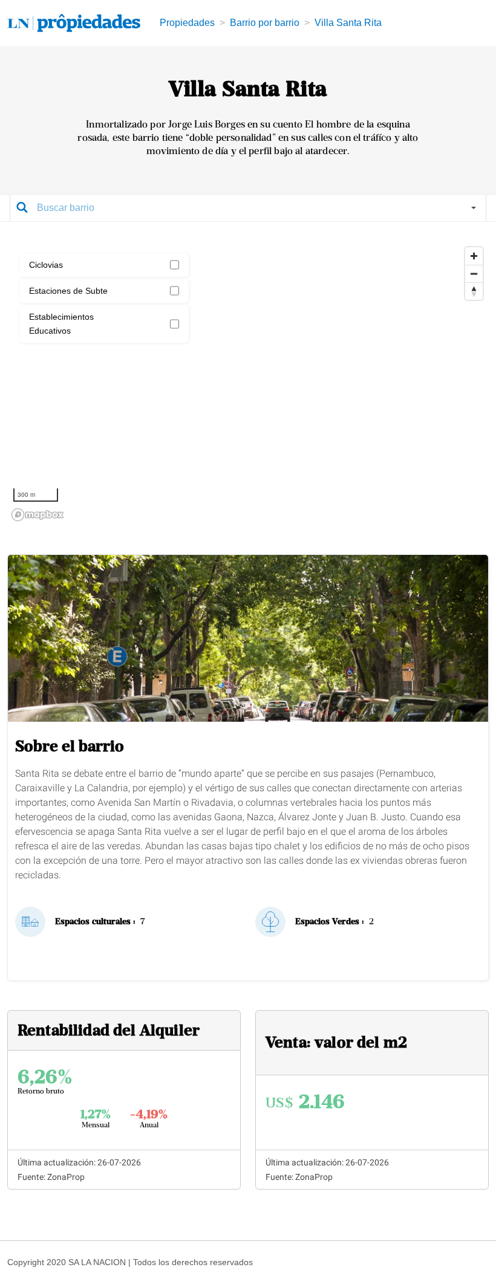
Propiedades (187, 23)
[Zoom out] (474, 273)
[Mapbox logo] (37, 515)
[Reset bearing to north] (474, 291)
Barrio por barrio (264, 23)
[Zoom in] (474, 256)
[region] (248, 383)
